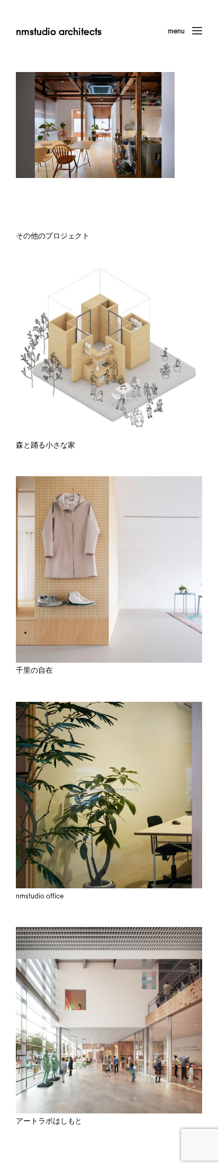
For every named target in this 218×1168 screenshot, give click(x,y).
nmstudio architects (59, 31)
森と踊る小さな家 (45, 445)
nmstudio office (39, 895)
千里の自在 (34, 670)
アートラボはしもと (49, 1121)
